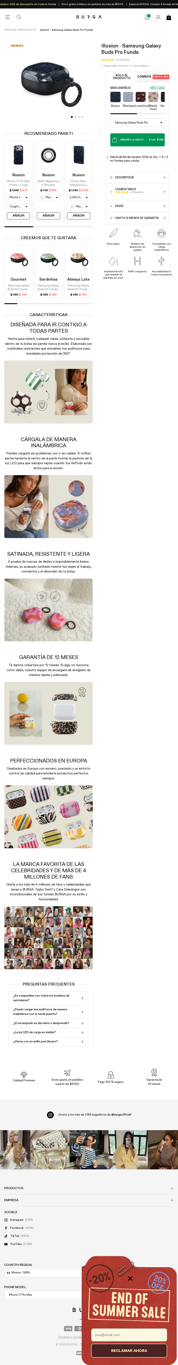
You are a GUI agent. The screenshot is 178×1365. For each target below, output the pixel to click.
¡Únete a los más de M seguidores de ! (94, 1114)
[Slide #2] (79, 117)
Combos (153, 76)
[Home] (89, 17)
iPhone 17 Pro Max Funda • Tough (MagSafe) (18, 183)
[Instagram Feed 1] (89, 1149)
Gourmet (18, 279)
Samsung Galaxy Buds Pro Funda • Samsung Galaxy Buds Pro (18, 287)
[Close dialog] (130, 1278)
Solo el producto (121, 77)
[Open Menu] (7, 17)
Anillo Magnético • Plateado (48, 183)
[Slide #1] (75, 117)
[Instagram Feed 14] (49, 1149)
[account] (158, 17)
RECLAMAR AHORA (129, 1350)
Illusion (18, 175)
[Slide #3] (82, 117)
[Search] (19, 17)
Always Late (78, 279)
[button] (115, 60)
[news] (146, 17)
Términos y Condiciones (74, 1337)
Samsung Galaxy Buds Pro (20, 30)
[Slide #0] (72, 117)
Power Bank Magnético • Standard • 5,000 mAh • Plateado (78, 183)
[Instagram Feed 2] (128, 1149)
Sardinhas (48, 279)
